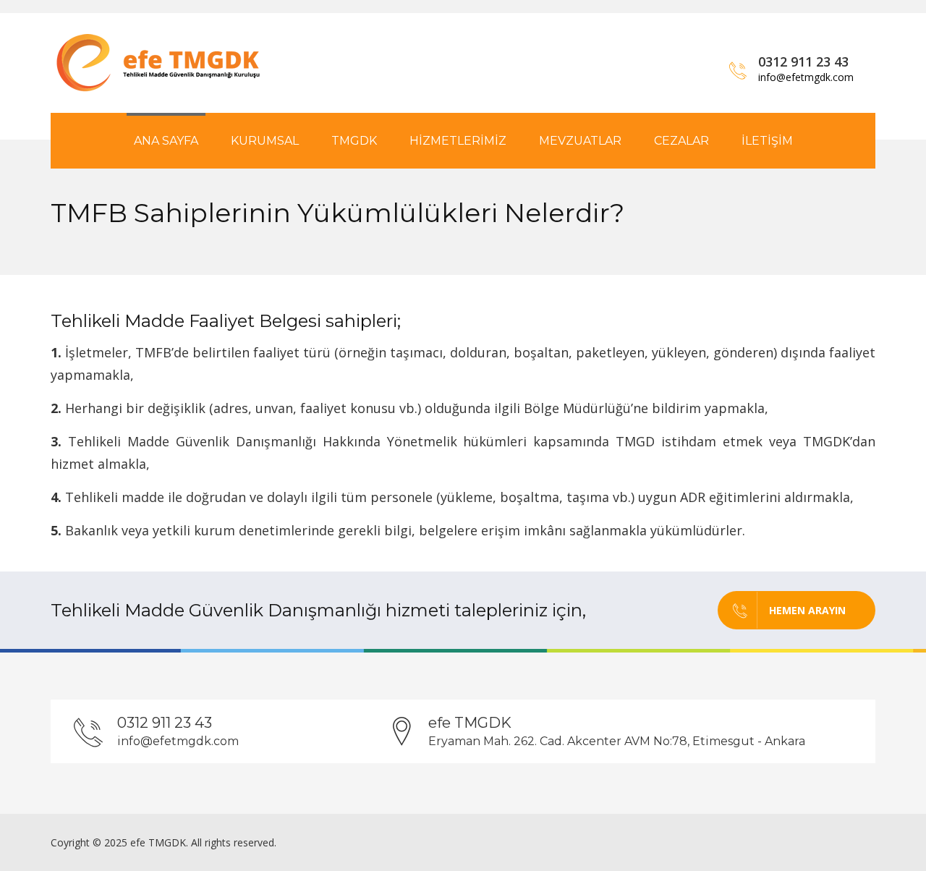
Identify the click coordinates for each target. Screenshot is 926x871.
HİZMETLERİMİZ (457, 141)
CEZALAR (681, 141)
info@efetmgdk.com (806, 77)
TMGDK (354, 141)
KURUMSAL (265, 141)
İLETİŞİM (767, 141)
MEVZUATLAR (580, 141)
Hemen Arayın (807, 610)
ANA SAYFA (166, 141)
